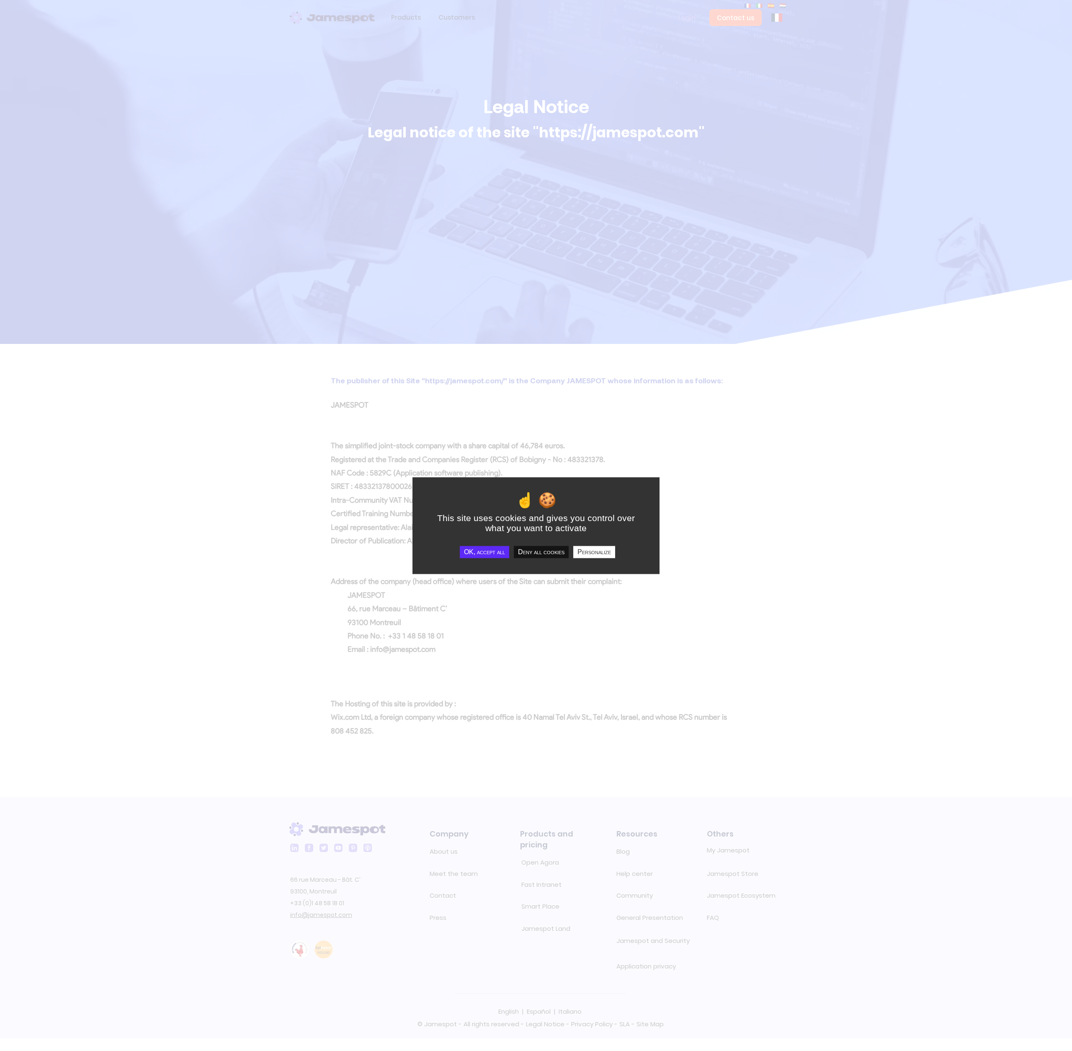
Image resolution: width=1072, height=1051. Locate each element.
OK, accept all (484, 551)
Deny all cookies (541, 551)
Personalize (594, 551)
